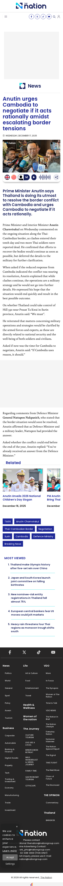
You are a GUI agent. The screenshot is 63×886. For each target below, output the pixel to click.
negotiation (45, 529)
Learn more (10, 850)
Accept (10, 857)
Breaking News (13, 544)
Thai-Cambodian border (19, 529)
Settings (10, 863)
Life (25, 665)
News (6, 665)
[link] (23, 491)
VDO (46, 665)
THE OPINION (51, 795)
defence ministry (43, 536)
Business (8, 728)
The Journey (31, 728)
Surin (7, 536)
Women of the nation (30, 718)
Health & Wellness (29, 706)
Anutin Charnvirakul (27, 521)
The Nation (46, 877)
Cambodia (22, 536)
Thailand (49, 812)
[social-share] (31, 16)
